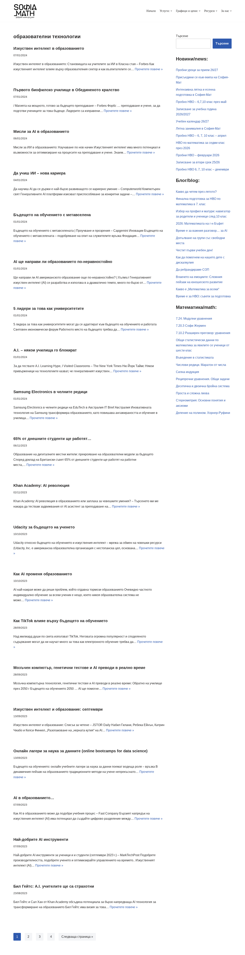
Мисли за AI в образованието (41, 131)
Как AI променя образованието (42, 574)
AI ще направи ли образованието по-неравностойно (62, 262)
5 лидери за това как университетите (48, 308)
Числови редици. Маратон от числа (201, 364)
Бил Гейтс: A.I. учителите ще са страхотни (53, 886)
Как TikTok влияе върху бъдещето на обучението (60, 621)
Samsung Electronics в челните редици (50, 392)
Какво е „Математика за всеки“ (197, 289)
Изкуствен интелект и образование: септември (58, 709)
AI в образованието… (33, 798)
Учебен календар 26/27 (192, 121)
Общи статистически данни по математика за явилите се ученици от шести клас (202, 345)
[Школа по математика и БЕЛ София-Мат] (25, 10)
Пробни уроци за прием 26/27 (197, 70)
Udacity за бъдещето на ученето (44, 527)
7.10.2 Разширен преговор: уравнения (203, 333)
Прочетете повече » (149, 69)
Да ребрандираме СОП (192, 269)
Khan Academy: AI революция (41, 485)
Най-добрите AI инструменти (40, 839)
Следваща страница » (77, 936)
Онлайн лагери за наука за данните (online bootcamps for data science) (80, 751)
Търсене (182, 36)
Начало (151, 10)
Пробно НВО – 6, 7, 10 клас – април (201, 135)
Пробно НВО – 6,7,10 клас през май (201, 101)
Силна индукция (187, 372)
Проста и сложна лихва (192, 393)
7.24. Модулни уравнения (194, 318)
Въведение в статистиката (195, 357)
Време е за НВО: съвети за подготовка (203, 296)
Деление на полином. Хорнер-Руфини (203, 412)
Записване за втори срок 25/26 (198, 162)
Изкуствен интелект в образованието (48, 48)
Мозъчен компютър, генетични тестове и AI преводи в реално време (79, 668)
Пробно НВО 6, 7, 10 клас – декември (202, 169)
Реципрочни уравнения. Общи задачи (202, 379)
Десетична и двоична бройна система (202, 386)
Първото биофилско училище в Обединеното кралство (66, 90)
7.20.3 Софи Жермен (191, 325)
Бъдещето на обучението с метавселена (52, 215)
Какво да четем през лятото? (196, 191)
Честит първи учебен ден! (194, 250)
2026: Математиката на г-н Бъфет (200, 223)
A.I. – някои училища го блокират (45, 350)
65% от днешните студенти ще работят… (52, 439)
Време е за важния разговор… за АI (201, 230)
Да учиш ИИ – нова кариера (39, 173)
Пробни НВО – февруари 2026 (197, 155)
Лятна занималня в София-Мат (198, 128)
